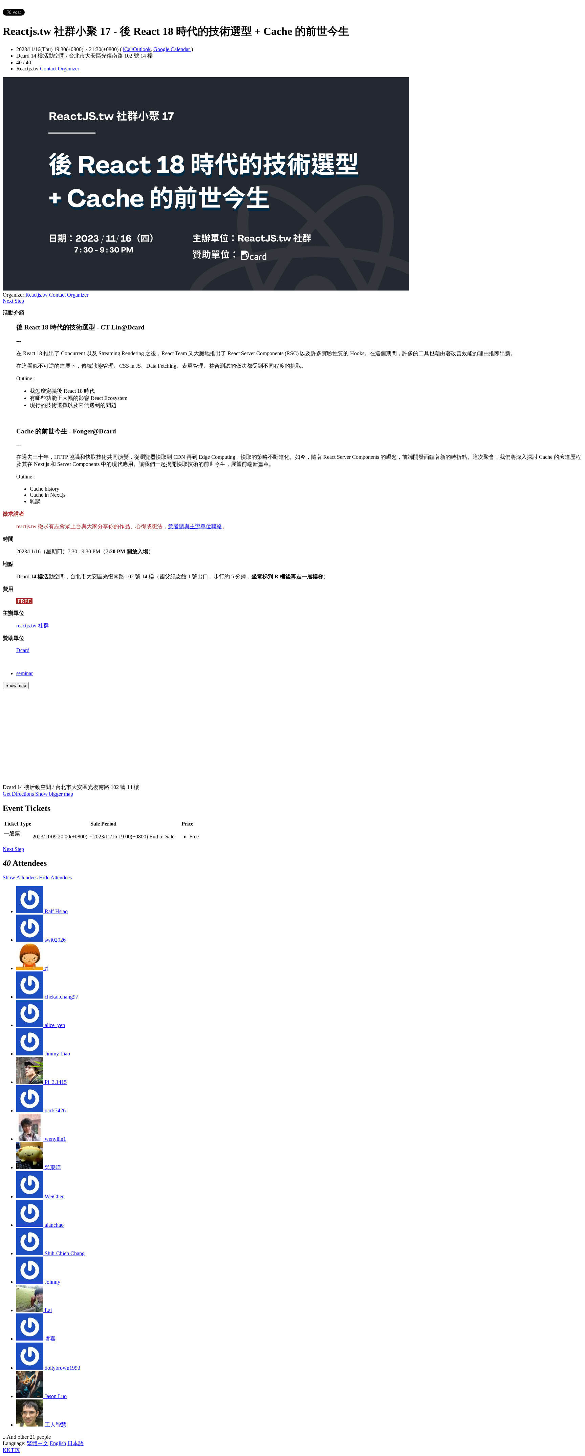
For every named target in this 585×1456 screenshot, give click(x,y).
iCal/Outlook (137, 49)
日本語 (75, 1443)
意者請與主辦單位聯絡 (195, 526)
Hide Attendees (55, 877)
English (58, 1443)
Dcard (22, 650)
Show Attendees (21, 877)
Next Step (13, 301)
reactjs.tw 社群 (32, 625)
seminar (24, 673)
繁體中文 (37, 1443)
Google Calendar (172, 49)
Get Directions (19, 794)
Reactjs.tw (36, 295)
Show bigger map (54, 794)
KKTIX (11, 1450)
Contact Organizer (59, 68)
